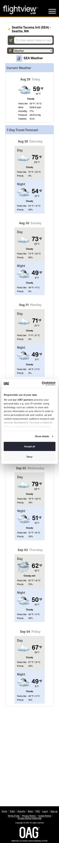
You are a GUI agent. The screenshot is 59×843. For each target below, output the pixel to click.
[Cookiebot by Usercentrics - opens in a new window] (42, 384)
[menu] (52, 11)
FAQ (38, 811)
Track (12, 811)
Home (4, 811)
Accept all (29, 446)
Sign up (54, 811)
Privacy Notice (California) (30, 818)
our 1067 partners (23, 399)
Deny (29, 456)
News (30, 811)
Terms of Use (13, 815)
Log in (45, 811)
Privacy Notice (29, 815)
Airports (21, 811)
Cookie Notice (44, 815)
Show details (42, 436)
